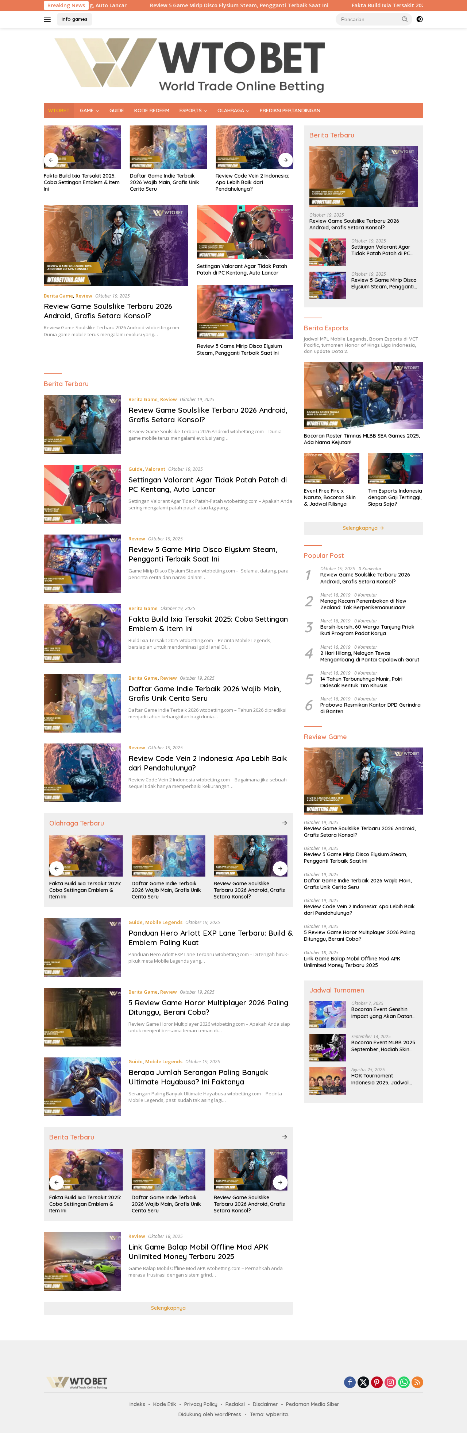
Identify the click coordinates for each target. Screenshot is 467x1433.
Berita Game (58, 295)
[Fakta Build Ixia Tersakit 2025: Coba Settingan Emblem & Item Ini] (82, 147)
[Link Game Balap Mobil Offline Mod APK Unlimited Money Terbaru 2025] (82, 1261)
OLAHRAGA (230, 110)
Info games (75, 19)
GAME (87, 110)
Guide (135, 469)
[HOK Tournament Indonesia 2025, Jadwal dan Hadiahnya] (327, 1081)
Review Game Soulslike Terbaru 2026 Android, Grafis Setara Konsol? (108, 311)
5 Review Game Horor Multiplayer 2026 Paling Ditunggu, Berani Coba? (208, 1007)
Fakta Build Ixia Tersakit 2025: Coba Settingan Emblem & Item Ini (382, 5)
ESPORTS (191, 110)
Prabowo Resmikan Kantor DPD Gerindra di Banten (370, 708)
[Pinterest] (377, 1382)
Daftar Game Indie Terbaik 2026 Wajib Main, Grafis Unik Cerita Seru (164, 182)
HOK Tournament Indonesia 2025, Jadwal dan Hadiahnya (380, 1079)
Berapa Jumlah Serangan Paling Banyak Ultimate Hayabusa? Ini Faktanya (198, 1077)
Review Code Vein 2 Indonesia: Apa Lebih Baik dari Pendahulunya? (252, 182)
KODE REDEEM (151, 110)
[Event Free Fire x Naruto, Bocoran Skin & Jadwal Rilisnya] (331, 468)
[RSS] (417, 1382)
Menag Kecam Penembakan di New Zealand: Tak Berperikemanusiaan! (363, 604)
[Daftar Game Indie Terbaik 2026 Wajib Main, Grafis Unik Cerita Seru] (168, 147)
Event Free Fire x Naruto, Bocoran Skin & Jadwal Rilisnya (330, 497)
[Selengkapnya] (284, 823)
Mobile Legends (163, 922)
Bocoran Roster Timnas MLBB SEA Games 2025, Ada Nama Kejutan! (362, 439)
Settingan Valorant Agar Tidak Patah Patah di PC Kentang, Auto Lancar (242, 269)
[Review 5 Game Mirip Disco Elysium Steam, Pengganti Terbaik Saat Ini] (245, 312)
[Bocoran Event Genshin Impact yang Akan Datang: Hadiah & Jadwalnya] (327, 1014)
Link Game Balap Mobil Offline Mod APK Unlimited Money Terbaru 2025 (198, 1251)
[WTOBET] (190, 64)
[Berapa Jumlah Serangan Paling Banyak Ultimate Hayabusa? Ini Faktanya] (82, 1086)
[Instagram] (390, 1382)
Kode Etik (164, 1404)
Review (84, 295)
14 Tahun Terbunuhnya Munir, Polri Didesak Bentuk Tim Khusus (361, 682)
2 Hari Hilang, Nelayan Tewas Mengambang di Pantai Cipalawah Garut (369, 656)
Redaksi (235, 1404)
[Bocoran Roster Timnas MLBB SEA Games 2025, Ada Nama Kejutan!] (363, 395)
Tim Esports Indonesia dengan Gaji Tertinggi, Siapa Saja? (395, 497)
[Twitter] (363, 1382)
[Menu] (49, 19)
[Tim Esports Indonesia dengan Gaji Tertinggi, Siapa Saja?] (395, 468)
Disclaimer (265, 1404)
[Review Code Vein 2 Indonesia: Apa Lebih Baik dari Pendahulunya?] (254, 147)
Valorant (155, 469)
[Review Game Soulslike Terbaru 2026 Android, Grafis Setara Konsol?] (116, 245)
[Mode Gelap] (419, 19)
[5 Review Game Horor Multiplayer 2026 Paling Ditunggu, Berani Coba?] (82, 1017)
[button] (405, 19)
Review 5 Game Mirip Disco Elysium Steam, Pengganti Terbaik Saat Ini (186, 5)
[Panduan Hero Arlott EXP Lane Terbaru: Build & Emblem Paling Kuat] (82, 947)
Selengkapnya (168, 1308)
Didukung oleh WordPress (209, 1414)
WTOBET (59, 110)
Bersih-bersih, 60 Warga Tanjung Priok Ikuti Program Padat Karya (367, 630)
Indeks (137, 1404)
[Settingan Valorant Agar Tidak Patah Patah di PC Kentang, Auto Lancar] (245, 232)
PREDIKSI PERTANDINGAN (290, 110)
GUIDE (116, 110)
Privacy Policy (200, 1404)
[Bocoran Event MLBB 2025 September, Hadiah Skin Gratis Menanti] (327, 1047)
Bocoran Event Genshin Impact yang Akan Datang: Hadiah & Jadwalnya (384, 1012)
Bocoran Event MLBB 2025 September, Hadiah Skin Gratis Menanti (383, 1045)
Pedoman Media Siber (312, 1404)
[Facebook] (350, 1382)
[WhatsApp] (404, 1382)
